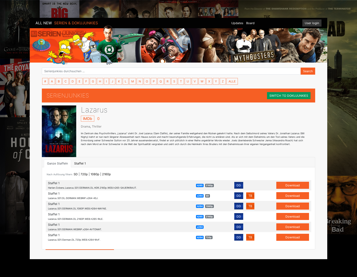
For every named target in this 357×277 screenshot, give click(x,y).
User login (312, 23)
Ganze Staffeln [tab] (57, 163)
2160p (106, 174)
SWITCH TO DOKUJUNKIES (288, 95)
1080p (95, 174)
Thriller (97, 126)
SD (76, 174)
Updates (237, 23)
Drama (85, 126)
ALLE (232, 81)
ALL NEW (67, 23)
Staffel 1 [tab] (80, 163)
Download (292, 185)
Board (250, 23)
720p (84, 174)
